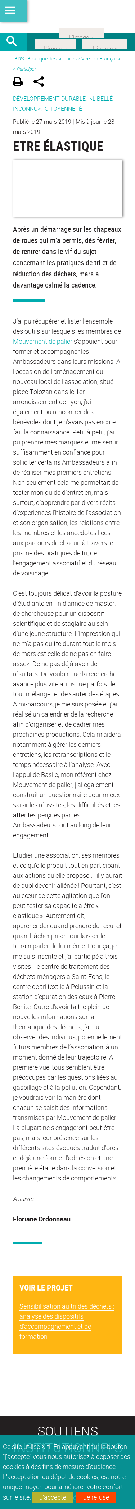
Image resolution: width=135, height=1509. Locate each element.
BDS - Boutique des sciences (45, 58)
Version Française (101, 58)
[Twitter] (55, 43)
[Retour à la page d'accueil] (67, 16)
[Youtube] (104, 43)
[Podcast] (81, 32)
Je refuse (96, 1497)
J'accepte (52, 1497)
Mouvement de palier (42, 341)
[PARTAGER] (41, 83)
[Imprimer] (20, 83)
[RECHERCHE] (14, 42)
